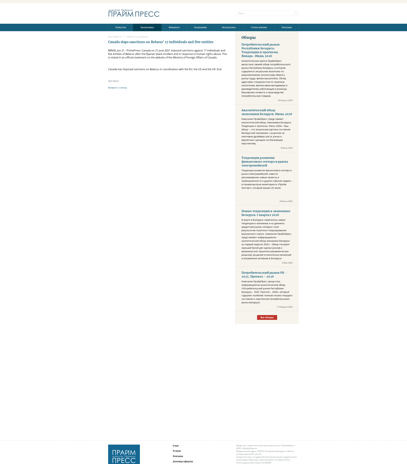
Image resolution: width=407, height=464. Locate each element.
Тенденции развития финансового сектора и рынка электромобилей (264, 161)
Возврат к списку (117, 87)
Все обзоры (267, 317)
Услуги (177, 451)
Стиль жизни (259, 27)
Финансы (174, 27)
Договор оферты (183, 461)
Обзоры (248, 37)
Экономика (147, 27)
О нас (176, 445)
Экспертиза (229, 27)
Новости (120, 27)
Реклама (287, 27)
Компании (200, 27)
